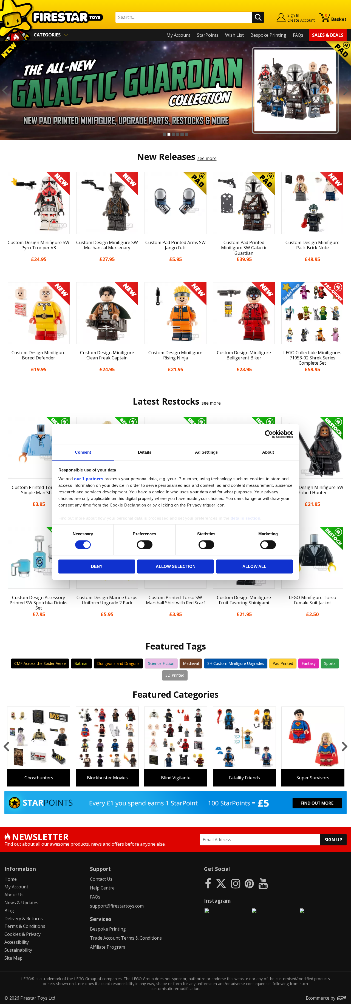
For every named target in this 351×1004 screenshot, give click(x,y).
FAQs (298, 35)
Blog (9, 911)
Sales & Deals (327, 35)
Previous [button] (5, 90)
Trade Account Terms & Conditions (126, 938)
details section (246, 518)
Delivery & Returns (23, 919)
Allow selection (176, 566)
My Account (178, 35)
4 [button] (177, 134)
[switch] (144, 544)
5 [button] (182, 134)
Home (10, 879)
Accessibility (16, 942)
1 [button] (164, 134)
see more (207, 158)
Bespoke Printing (268, 35)
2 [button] (169, 134)
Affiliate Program (107, 947)
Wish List (234, 35)
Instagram (217, 900)
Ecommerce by (321, 998)
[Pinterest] (249, 883)
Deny (97, 566)
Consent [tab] (83, 452)
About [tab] (268, 452)
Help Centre (102, 888)
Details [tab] (144, 452)
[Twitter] (221, 883)
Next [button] (346, 90)
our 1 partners (88, 478)
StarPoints (208, 35)
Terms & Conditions (24, 926)
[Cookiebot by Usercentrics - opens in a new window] (269, 434)
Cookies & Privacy (22, 934)
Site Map (13, 958)
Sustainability (18, 950)
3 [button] (173, 134)
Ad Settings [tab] (206, 452)
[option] (175, 90)
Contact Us (101, 879)
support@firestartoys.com (117, 906)
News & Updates (21, 903)
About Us (14, 895)
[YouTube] (263, 883)
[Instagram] (235, 883)
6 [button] (186, 134)
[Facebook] (208, 883)
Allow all (254, 566)
